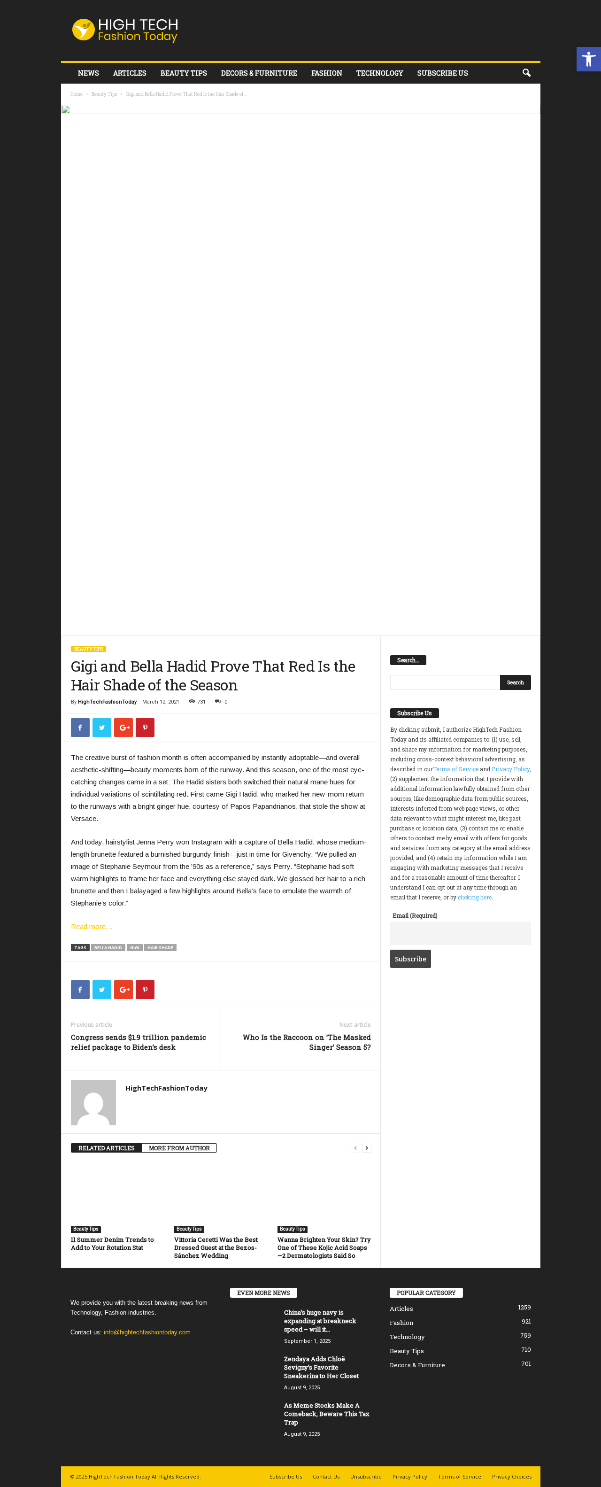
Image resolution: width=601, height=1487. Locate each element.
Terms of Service (455, 769)
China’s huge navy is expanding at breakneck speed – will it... (320, 1320)
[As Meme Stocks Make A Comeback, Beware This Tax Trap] (253, 1418)
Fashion (326, 73)
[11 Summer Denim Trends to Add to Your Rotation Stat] (118, 1197)
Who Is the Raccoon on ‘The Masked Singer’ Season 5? (307, 1042)
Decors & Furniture (259, 73)
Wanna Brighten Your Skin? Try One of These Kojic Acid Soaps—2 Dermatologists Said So (324, 1247)
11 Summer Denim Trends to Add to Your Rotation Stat (112, 1243)
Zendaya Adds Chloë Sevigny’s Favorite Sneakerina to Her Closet (321, 1367)
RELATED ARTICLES (106, 1148)
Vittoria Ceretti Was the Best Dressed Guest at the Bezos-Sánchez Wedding (216, 1247)
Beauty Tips (184, 73)
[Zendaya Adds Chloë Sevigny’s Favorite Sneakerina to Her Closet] (253, 1372)
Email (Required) (415, 915)
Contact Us (326, 1476)
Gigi (134, 948)
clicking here (475, 897)
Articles (129, 73)
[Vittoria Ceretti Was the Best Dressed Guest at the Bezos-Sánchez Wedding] (221, 1197)
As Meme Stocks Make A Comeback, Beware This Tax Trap (327, 1413)
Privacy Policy (511, 769)
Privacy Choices (512, 1476)
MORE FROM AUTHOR (179, 1148)
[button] (589, 59)
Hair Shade (160, 948)
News (88, 73)
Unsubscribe (366, 1476)
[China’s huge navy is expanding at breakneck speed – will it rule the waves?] (253, 1325)
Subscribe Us (442, 73)
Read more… (92, 926)
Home (76, 94)
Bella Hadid (108, 948)
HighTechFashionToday (107, 702)
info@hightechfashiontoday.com (147, 1332)
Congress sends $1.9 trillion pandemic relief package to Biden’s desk (138, 1042)
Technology (379, 73)
